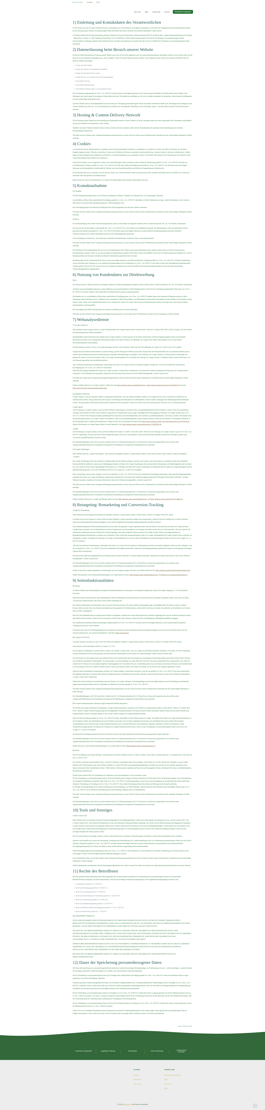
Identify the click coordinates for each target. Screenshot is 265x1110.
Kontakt (136, 1075)
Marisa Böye (127, 1104)
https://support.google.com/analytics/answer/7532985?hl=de (141, 424)
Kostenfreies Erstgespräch (172, 1075)
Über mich (167, 1084)
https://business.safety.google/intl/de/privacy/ (131, 385)
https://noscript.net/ (122, 633)
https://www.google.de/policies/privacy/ (175, 575)
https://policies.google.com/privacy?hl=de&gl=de (163, 385)
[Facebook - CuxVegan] (191, 2)
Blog (165, 1088)
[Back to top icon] (255, 1106)
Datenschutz (138, 1084)
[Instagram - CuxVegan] (188, 2)
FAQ (165, 1079)
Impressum (137, 1079)
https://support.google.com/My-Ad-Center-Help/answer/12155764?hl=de (165, 421)
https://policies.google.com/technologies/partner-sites (90, 388)
